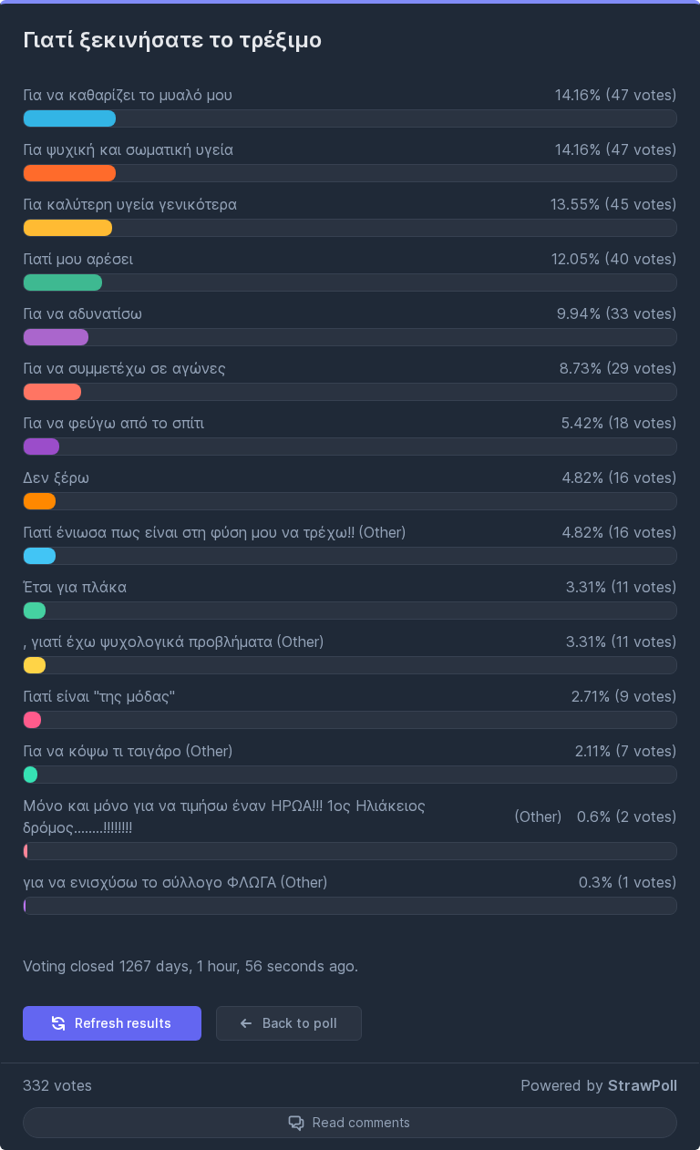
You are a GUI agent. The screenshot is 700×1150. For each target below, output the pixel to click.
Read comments (361, 1122)
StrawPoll (642, 1085)
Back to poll (299, 1023)
